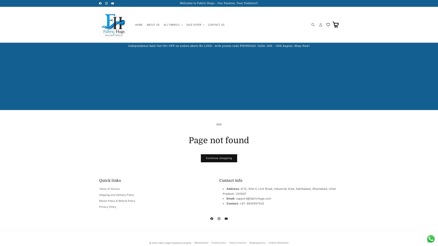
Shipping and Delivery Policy (116, 194)
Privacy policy (219, 243)
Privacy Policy (107, 206)
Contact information (278, 243)
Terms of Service (109, 188)
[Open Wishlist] (328, 25)
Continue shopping (219, 158)
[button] (173, 24)
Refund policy (201, 243)
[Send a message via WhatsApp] (431, 239)
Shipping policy (257, 243)
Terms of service (237, 243)
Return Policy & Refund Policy (117, 200)
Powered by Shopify (181, 243)
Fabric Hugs (164, 243)
